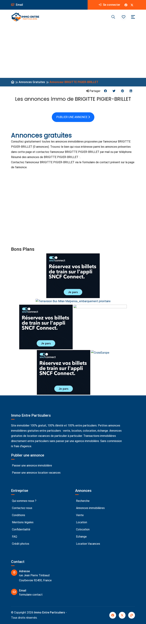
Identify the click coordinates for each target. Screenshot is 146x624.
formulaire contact (31, 594)
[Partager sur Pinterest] (122, 91)
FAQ (14, 536)
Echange (81, 536)
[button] (123, 17)
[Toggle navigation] (133, 17)
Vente (79, 515)
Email (19, 4)
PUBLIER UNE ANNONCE (72, 117)
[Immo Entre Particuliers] (25, 17)
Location (81, 522)
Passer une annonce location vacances (36, 472)
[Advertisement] (73, 51)
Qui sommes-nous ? (23, 501)
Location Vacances (87, 543)
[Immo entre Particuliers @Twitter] (132, 5)
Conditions (18, 515)
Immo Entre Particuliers (49, 612)
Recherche (82, 501)
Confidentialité (20, 529)
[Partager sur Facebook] (105, 91)
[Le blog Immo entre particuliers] (131, 615)
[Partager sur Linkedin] (131, 91)
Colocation (82, 529)
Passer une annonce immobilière (31, 465)
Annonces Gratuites (32, 82)
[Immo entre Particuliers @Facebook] (126, 5)
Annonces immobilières (90, 508)
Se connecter (111, 4)
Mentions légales (22, 522)
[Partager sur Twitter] (114, 91)
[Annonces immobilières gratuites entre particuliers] (12, 82)
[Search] (113, 17)
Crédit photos (20, 543)
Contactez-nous (21, 508)
